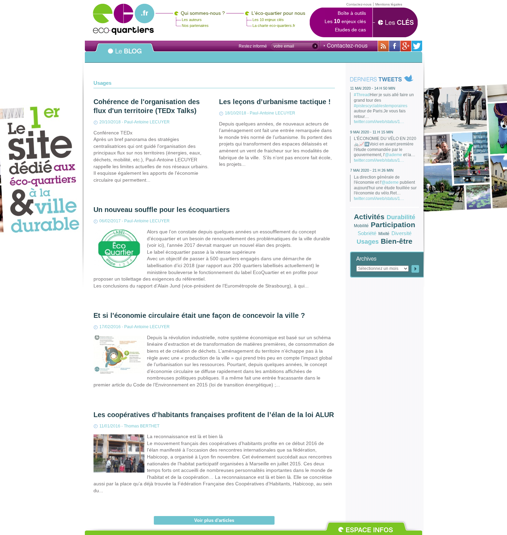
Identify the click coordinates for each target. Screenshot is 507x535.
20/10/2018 (110, 122)
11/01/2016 (109, 426)
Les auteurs (192, 20)
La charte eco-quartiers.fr (273, 25)
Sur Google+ (405, 46)
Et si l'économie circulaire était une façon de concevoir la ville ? (199, 315)
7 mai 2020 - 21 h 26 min (372, 170)
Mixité (383, 233)
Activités (369, 217)
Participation (393, 225)
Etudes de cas (350, 29)
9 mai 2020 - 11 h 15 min (371, 132)
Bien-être (396, 241)
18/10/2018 (235, 113)
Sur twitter (416, 46)
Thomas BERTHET (141, 426)
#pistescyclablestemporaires (380, 105)
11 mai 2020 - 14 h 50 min (372, 88)
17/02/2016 (110, 326)
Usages (368, 241)
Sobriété (367, 233)
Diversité (401, 233)
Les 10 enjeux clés (268, 20)
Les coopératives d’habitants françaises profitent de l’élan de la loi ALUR (213, 414)
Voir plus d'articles (214, 520)
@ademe (393, 154)
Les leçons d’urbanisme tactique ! (275, 101)
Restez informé (253, 46)
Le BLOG (125, 55)
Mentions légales (388, 4)
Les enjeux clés (345, 21)
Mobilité (361, 225)
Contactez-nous (345, 45)
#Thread (362, 94)
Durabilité (401, 217)
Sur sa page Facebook (394, 46)
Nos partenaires (195, 25)
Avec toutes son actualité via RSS (383, 46)
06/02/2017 (110, 221)
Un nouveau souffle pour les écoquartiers (161, 209)
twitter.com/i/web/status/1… (379, 121)
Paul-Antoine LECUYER (147, 122)
